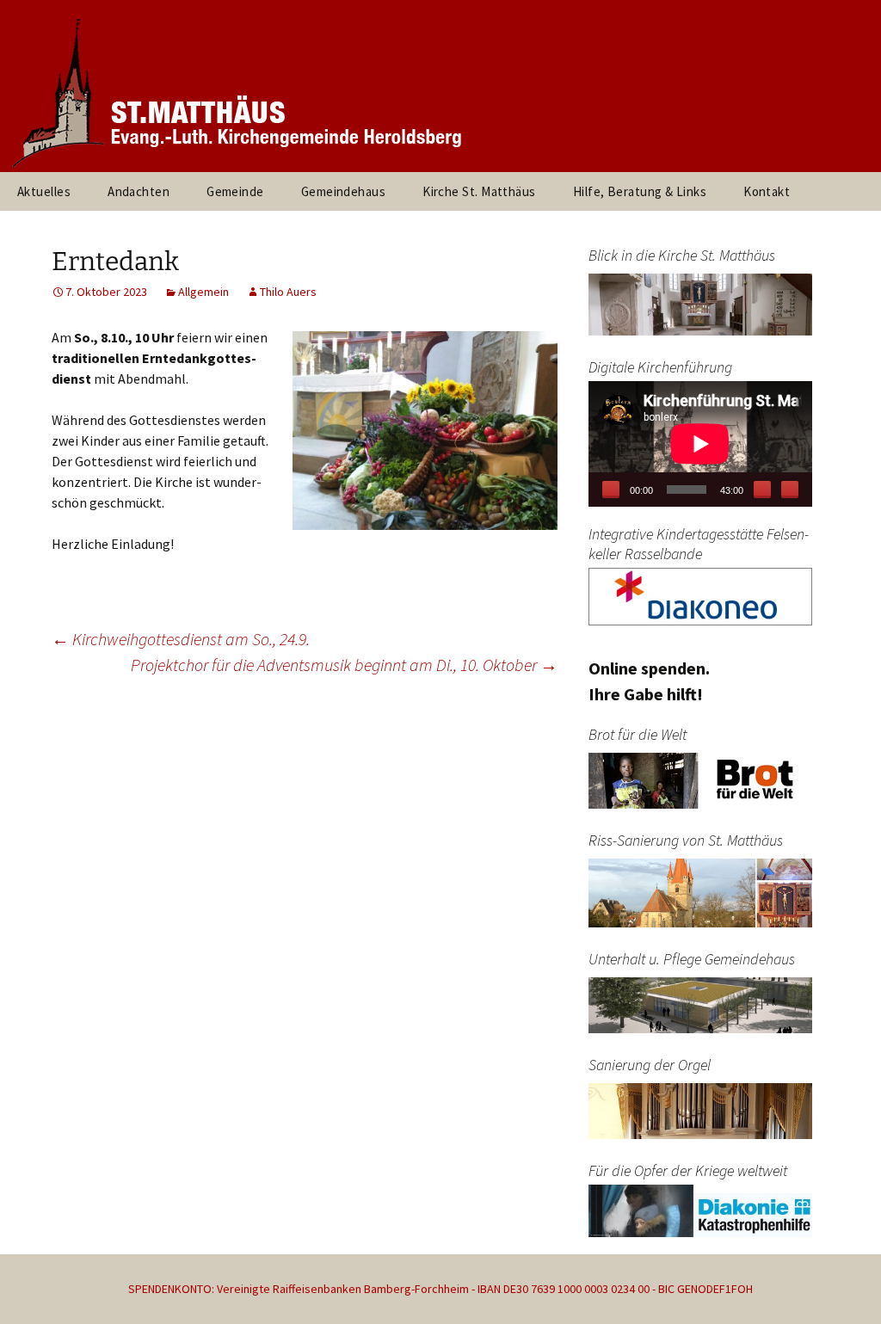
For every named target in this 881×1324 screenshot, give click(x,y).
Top (840, 1283)
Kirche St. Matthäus (479, 191)
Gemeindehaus (343, 191)
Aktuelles (44, 191)
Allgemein (203, 291)
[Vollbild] (789, 489)
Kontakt (766, 191)
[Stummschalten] (762, 489)
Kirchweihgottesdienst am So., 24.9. (181, 639)
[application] (700, 444)
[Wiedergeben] (610, 489)
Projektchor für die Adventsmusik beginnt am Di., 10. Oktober (344, 664)
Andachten (138, 191)
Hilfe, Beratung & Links (639, 191)
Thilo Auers (288, 291)
